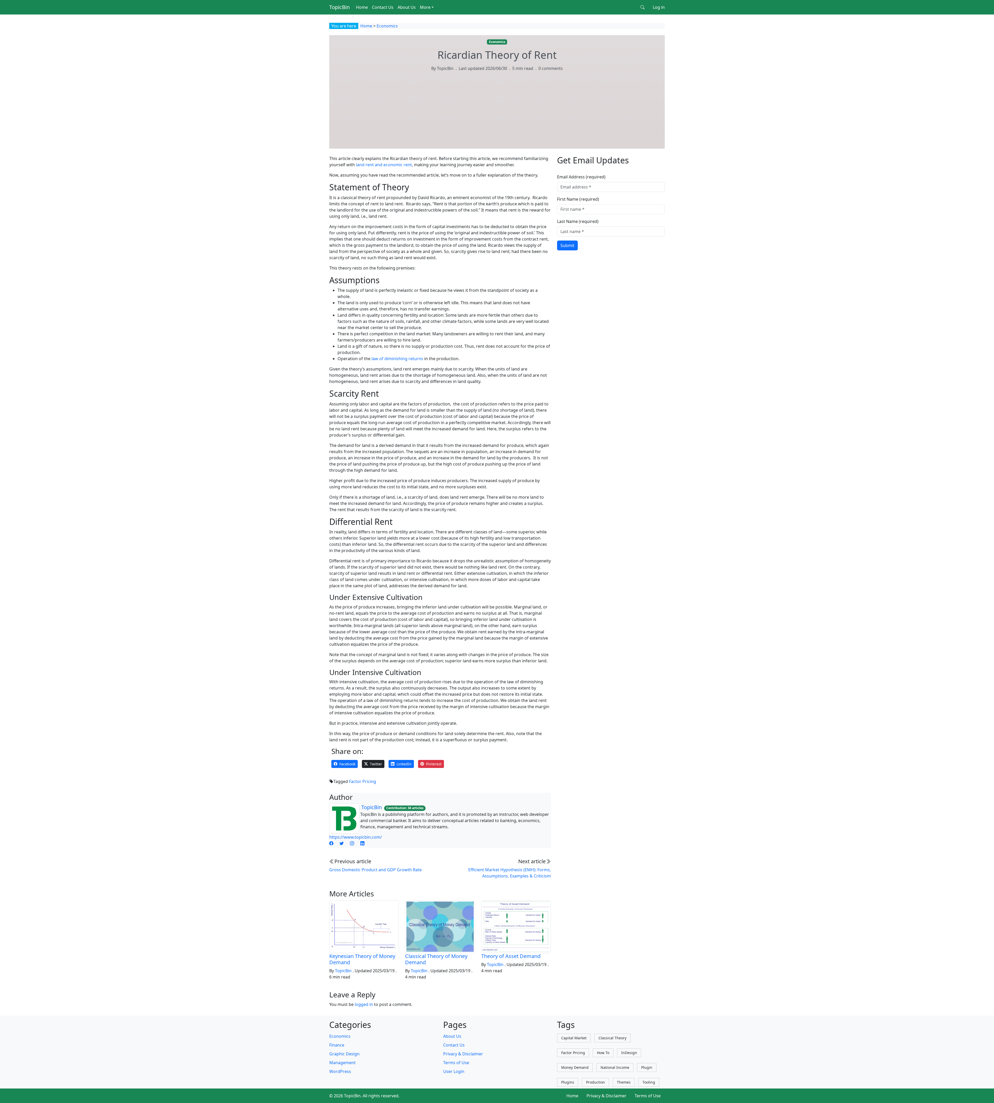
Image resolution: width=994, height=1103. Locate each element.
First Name (578, 199)
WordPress (340, 1071)
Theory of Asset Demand (510, 956)
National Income (615, 1067)
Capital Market (574, 1037)
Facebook (347, 763)
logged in (364, 1004)
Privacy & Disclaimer (463, 1054)
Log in (659, 7)
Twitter (376, 763)
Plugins (567, 1082)
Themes (624, 1082)
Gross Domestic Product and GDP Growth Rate (375, 870)
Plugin (646, 1067)
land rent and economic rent (384, 165)
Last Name (577, 221)
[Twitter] (342, 843)
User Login (453, 1071)
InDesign (629, 1052)
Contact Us (382, 7)
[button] (642, 7)
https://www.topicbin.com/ (355, 837)
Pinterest (434, 763)
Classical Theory (612, 1037)
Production (595, 1082)
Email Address (581, 177)
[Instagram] (352, 843)
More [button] (425, 7)
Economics (387, 26)
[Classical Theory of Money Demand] (440, 926)
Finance (336, 1045)
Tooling (648, 1082)
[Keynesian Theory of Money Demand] (364, 926)
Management (342, 1062)
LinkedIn (404, 763)
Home (362, 7)
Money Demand (575, 1067)
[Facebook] (331, 843)
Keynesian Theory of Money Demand (362, 959)
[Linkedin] (362, 843)
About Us (407, 7)
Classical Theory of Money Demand (436, 959)
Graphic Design (344, 1054)
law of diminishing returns (397, 358)
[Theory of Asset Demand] (516, 926)
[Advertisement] (497, 115)
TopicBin (339, 7)
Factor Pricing (362, 781)
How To (603, 1052)
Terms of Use (456, 1062)
